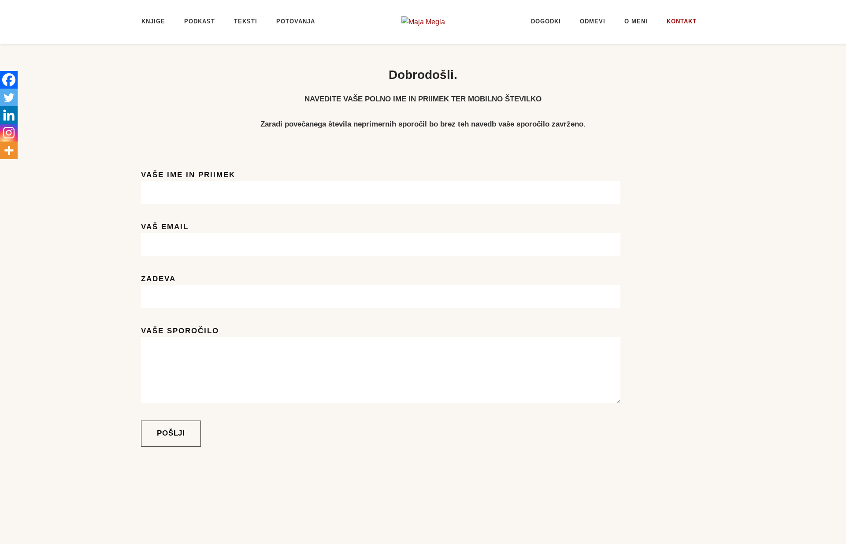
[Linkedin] (9, 115)
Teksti (245, 21)
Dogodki (546, 21)
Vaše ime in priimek (188, 175)
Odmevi (592, 21)
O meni (636, 21)
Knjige (153, 21)
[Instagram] (9, 133)
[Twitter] (9, 97)
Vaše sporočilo (180, 331)
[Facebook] (9, 80)
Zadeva (158, 279)
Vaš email (165, 227)
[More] (9, 150)
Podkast (199, 21)
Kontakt (682, 21)
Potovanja (295, 21)
